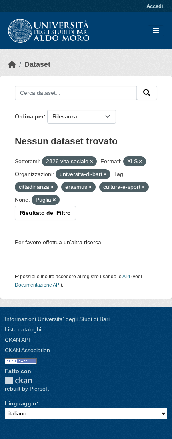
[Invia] (146, 93)
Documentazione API (37, 285)
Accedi (154, 6)
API (126, 276)
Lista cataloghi (23, 329)
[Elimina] (91, 161)
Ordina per (29, 116)
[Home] (12, 64)
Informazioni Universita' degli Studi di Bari (57, 319)
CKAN (18, 380)
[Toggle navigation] (156, 31)
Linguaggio (20, 403)
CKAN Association (27, 350)
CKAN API (17, 340)
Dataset (37, 64)
